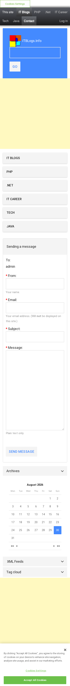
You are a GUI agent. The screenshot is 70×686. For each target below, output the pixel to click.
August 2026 (35, 484)
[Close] (65, 650)
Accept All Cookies (35, 680)
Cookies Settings (15, 3)
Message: (14, 348)
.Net (47, 12)
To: (8, 260)
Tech (5, 21)
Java (16, 21)
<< (12, 546)
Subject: (13, 329)
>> (58, 546)
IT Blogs (24, 12)
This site (7, 12)
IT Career (61, 12)
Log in (64, 21)
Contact (29, 21)
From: (11, 276)
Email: (11, 300)
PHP (37, 12)
